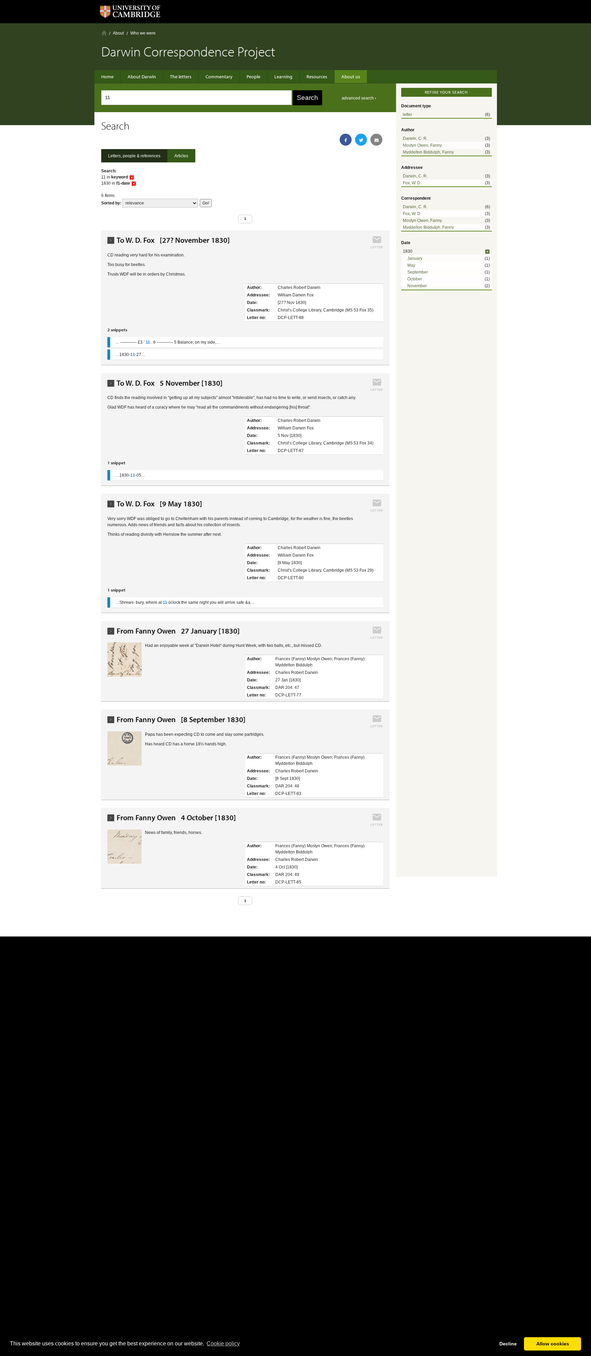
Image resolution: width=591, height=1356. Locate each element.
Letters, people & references (134, 156)
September (417, 272)
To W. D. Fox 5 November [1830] (170, 383)
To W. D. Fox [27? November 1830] (173, 240)
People (253, 77)
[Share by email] (376, 140)
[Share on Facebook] (346, 140)
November (417, 285)
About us (350, 77)
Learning (283, 77)
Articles (181, 156)
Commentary (219, 77)
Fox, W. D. (412, 183)
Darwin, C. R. (415, 138)
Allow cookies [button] (552, 1343)
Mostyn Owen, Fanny (422, 145)
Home (104, 33)
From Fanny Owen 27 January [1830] (178, 631)
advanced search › (359, 98)
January (414, 258)
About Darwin (142, 77)
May (411, 265)
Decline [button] (508, 1343)
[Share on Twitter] (361, 140)
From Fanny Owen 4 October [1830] (176, 817)
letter (407, 114)
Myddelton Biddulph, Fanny (428, 152)
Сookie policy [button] (223, 1343)
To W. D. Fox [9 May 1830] (159, 504)
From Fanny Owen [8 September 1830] (181, 719)
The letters (181, 77)
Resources (316, 77)
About (118, 33)
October (414, 279)
